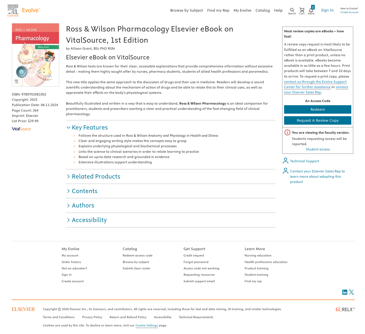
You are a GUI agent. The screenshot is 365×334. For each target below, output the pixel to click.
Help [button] (278, 10)
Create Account (349, 12)
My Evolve (70, 248)
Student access (318, 149)
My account (70, 255)
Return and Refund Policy (128, 317)
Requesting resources (199, 275)
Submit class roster (136, 268)
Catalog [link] (263, 10)
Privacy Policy (92, 317)
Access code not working (201, 268)
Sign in (67, 275)
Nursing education (258, 255)
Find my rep (253, 281)
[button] (87, 127)
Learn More (255, 248)
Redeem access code (138, 255)
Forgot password (196, 262)
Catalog (130, 248)
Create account (73, 281)
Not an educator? (74, 268)
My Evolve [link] (242, 10)
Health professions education (266, 262)
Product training (256, 268)
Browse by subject (136, 262)
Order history (71, 262)
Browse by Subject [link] (186, 10)
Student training (256, 275)
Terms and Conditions (59, 317)
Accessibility (162, 317)
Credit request (194, 255)
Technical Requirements (196, 317)
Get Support (194, 248)
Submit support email (199, 281)
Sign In (327, 10)
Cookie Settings (147, 325)
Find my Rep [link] (218, 10)
